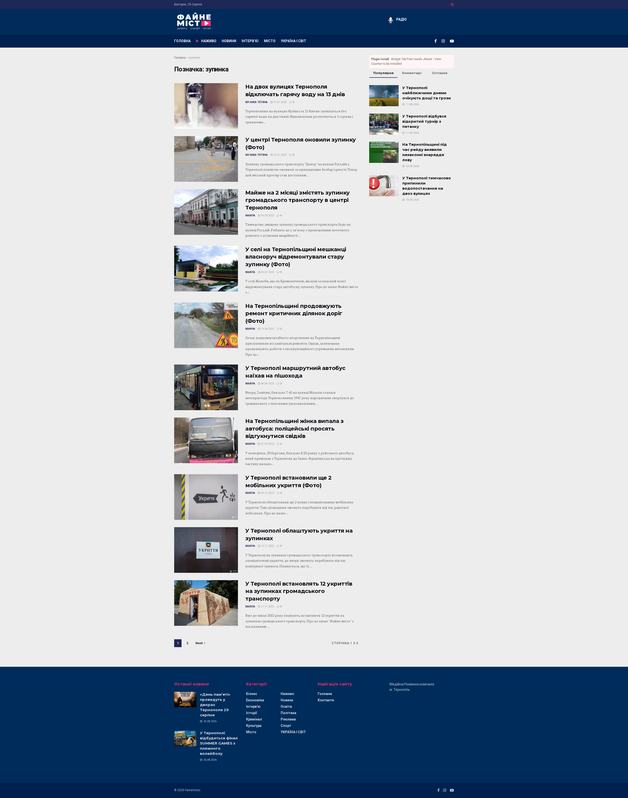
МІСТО (269, 41)
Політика (288, 713)
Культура (254, 726)
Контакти (326, 700)
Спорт (286, 726)
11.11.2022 (267, 606)
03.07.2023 (267, 272)
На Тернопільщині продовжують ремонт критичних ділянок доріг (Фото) (293, 314)
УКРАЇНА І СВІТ (293, 41)
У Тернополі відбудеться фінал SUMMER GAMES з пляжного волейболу (219, 743)
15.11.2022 (267, 546)
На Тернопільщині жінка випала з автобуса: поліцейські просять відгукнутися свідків (294, 429)
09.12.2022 (267, 493)
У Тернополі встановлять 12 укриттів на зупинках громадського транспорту (298, 591)
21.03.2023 (267, 443)
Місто (251, 732)
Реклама (288, 719)
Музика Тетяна (256, 102)
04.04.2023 (267, 383)
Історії (251, 713)
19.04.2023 (267, 328)
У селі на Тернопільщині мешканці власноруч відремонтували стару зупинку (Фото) (295, 257)
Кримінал (254, 719)
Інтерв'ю (253, 706)
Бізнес (251, 694)
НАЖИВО (208, 41)
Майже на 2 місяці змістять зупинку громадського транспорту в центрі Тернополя (297, 200)
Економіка (255, 700)
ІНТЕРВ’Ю (250, 41)
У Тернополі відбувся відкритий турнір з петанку (424, 121)
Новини (287, 700)
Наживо (287, 694)
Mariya (250, 215)
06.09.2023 (267, 215)
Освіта (286, 706)
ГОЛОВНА (182, 41)
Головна (180, 57)
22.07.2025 (280, 155)
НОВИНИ (229, 41)
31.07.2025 (280, 102)
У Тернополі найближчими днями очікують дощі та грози (426, 92)
